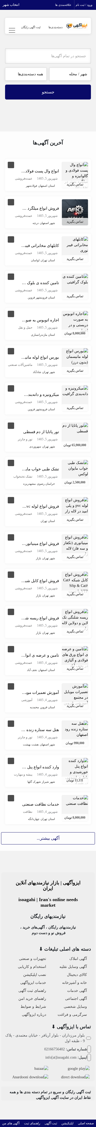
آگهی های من (10, 1123)
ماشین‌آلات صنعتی (20, 365)
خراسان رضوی (46, 483)
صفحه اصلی (86, 1123)
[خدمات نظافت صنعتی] (75, 800)
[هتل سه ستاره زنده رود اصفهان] (75, 729)
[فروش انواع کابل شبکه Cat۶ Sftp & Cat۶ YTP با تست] (75, 583)
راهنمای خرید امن (32, 999)
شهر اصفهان (47, 223)
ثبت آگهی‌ (51, 1123)
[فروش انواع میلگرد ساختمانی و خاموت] (75, 212)
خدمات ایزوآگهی (33, 983)
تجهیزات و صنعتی (32, 959)
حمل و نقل (25, 327)
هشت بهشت (31, 744)
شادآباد (37, 372)
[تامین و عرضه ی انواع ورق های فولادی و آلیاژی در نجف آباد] (75, 657)
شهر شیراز (48, 781)
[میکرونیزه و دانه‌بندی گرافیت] (75, 391)
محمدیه (34, 707)
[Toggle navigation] (11, 30)
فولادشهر (31, 185)
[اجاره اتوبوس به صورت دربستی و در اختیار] (75, 322)
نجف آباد (32, 670)
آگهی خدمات (77, 991)
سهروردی (35, 446)
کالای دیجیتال (77, 975)
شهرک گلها (34, 781)
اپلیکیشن (67, 1123)
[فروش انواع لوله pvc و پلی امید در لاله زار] (75, 505)
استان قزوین (48, 297)
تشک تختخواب (22, 476)
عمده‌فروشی (23, 178)
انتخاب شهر (11, 5)
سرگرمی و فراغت (72, 1015)
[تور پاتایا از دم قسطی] (75, 428)
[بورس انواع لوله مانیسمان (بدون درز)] (75, 356)
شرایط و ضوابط (33, 1007)
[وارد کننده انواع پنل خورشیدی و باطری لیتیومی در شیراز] (75, 771)
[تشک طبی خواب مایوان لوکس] (75, 468)
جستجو (48, 92)
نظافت (27, 812)
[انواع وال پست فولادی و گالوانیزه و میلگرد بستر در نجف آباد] (75, 175)
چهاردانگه (33, 819)
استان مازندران (46, 334)
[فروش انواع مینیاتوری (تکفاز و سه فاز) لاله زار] (75, 545)
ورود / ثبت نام (84, 4)
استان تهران (48, 260)
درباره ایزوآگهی (34, 1015)
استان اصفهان (46, 185)
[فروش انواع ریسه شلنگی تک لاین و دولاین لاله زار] (75, 620)
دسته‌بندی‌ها (56, 27)
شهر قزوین (34, 297)
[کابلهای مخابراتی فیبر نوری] (75, 244)
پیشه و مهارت (23, 774)
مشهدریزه (29, 483)
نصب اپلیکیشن (34, 975)
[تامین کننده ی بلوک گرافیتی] (75, 279)
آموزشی (26, 700)
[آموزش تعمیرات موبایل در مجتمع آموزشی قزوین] (75, 694)
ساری (34, 334)
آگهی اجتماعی (76, 999)
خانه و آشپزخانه (74, 983)
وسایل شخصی (75, 1007)
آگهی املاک (78, 959)
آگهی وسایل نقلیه (73, 967)
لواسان (35, 260)
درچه (36, 223)
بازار (38, 558)
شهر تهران (48, 372)
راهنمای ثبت (32, 1123)
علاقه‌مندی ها (63, 4)
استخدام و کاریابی (32, 967)
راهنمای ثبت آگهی (32, 991)
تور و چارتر (25, 439)
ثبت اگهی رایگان (31, 27)
